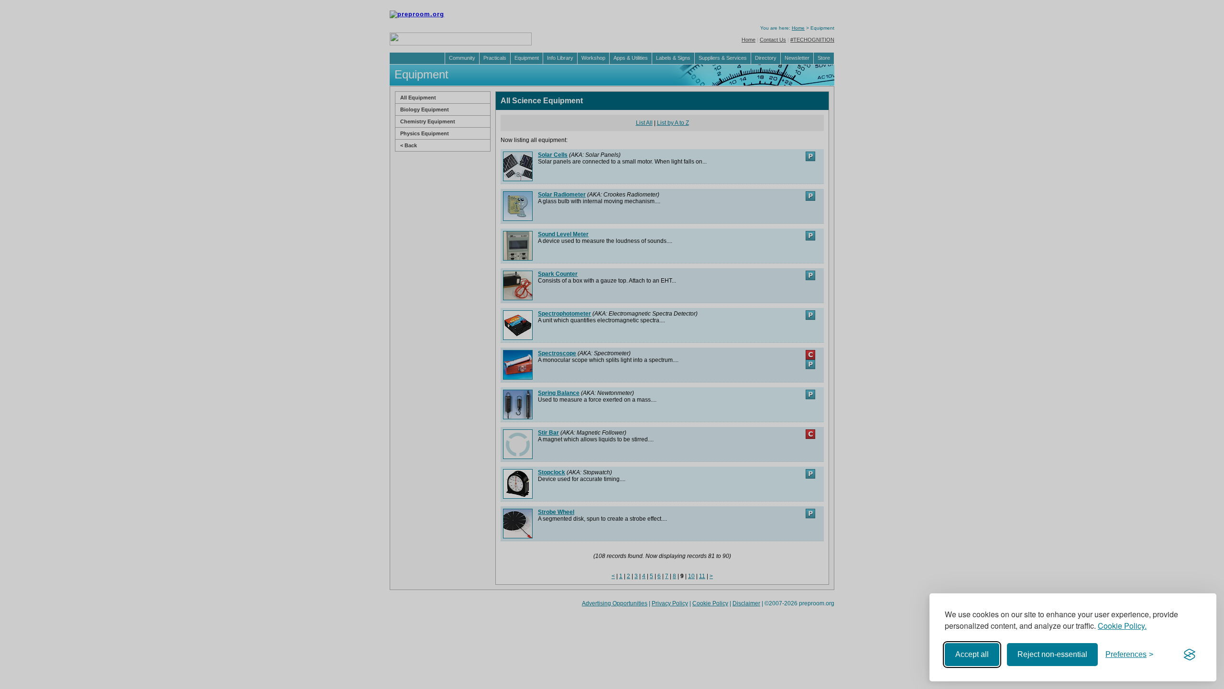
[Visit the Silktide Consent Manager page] (1189, 654)
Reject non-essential (1052, 654)
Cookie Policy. (1122, 625)
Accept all (972, 654)
